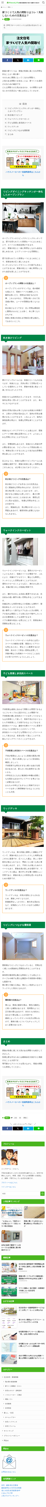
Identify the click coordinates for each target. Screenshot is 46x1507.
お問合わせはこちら (8, 1472)
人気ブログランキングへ (10, 1496)
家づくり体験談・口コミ (13, 1386)
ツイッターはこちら (8, 1187)
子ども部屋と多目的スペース (19, 123)
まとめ (10, 134)
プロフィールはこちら (9, 1182)
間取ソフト (9, 1399)
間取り (7, 19)
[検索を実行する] (42, 1193)
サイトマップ (8, 1431)
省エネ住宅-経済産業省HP (10, 1490)
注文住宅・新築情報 (11, 1377)
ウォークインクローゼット (19, 119)
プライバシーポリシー (12, 1436)
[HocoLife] (23, 2)
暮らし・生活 (8, 1413)
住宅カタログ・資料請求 (13, 1390)
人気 (15, 1118)
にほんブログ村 (7, 1493)
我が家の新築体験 (11, 1382)
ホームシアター (10, 1417)
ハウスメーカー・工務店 (13, 1395)
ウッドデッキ (13, 127)
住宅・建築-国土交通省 (9, 1485)
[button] (7, 60)
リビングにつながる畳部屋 (19, 130)
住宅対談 (8, 1408)
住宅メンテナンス (11, 1422)
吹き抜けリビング (15, 115)
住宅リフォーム (10, 1426)
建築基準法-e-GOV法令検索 (11, 1488)
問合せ (6, 1440)
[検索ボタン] (43, 2)
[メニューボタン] (2, 2)
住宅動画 (8, 1404)
